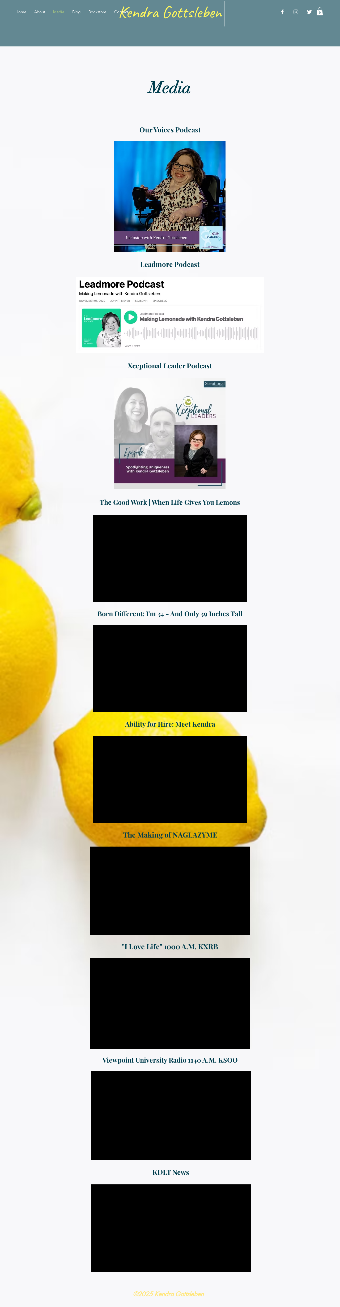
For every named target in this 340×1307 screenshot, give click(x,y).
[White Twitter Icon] (309, 12)
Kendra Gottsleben (170, 12)
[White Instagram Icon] (296, 12)
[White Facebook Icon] (282, 12)
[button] (319, 11)
